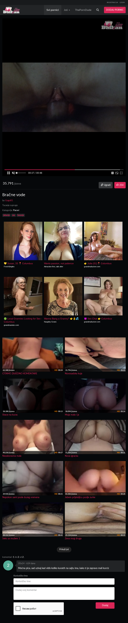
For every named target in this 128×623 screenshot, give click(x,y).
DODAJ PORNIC (115, 10)
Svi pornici (52, 10)
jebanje (6, 215)
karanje (21, 215)
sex (13, 215)
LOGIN (122, 2)
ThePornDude (83, 10)
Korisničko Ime (21, 576)
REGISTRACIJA (112, 2)
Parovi (16, 210)
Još (66, 10)
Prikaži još (64, 549)
